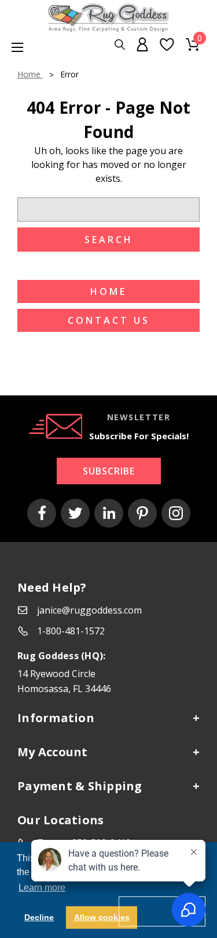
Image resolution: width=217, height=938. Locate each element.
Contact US (109, 320)
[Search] (120, 45)
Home (108, 291)
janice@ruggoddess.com (89, 610)
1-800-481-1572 (71, 631)
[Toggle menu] (11, 47)
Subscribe (109, 471)
